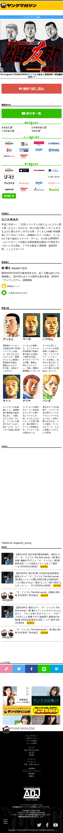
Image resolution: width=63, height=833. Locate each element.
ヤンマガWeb (31, 741)
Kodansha (22, 812)
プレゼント (31, 762)
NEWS (31, 755)
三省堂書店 (7, 130)
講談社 (31, 776)
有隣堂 (35, 130)
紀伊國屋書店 (38, 127)
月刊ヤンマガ (32, 738)
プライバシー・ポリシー (31, 771)
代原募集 (31, 768)
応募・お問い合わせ (31, 764)
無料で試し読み (33, 88)
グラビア (31, 747)
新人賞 (31, 752)
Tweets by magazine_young (16, 542)
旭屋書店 (6, 127)
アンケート (31, 759)
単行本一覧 (33, 113)
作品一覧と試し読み (31, 750)
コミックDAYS (31, 743)
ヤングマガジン (31, 736)
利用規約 (31, 773)
